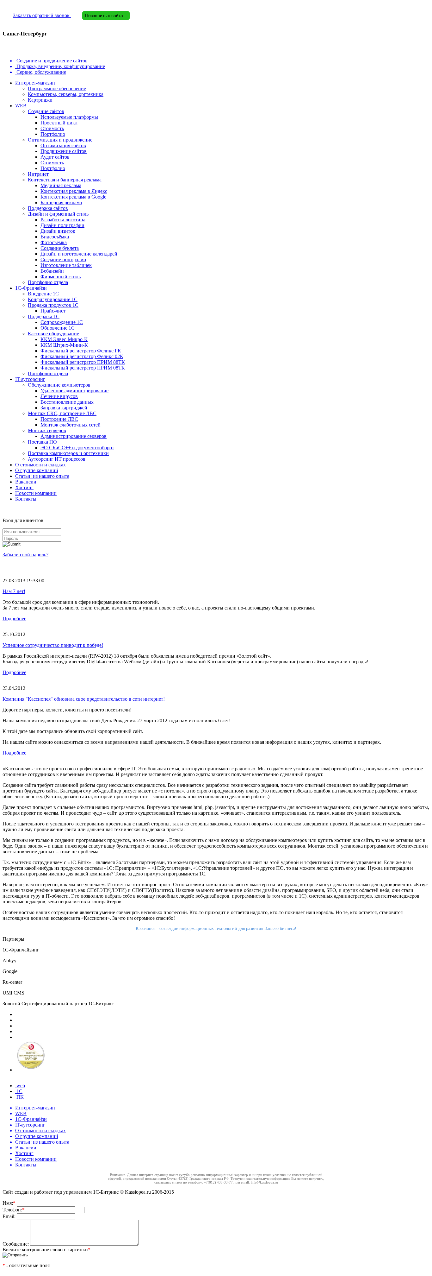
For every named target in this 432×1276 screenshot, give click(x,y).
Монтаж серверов (47, 430)
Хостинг (24, 487)
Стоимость (52, 128)
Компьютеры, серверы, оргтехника (65, 94)
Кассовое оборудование (53, 333)
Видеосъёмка (54, 236)
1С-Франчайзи (31, 288)
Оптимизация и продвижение (60, 139)
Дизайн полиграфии (62, 225)
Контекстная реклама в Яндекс (73, 191)
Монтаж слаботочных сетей (70, 424)
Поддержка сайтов (48, 208)
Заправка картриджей (63, 407)
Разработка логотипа (62, 219)
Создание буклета (59, 248)
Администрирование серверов (73, 436)
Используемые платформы (69, 117)
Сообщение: (16, 1244)
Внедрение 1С (43, 293)
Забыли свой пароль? (25, 554)
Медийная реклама (60, 185)
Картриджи (40, 100)
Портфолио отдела (48, 282)
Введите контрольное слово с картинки (46, 1249)
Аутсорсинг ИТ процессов (56, 459)
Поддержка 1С (43, 316)
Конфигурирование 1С (52, 299)
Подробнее (14, 618)
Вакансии (25, 481)
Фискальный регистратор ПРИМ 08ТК (82, 367)
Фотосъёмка (53, 242)
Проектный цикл (58, 122)
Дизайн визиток (57, 231)
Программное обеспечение (57, 88)
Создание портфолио (63, 259)
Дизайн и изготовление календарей (78, 253)
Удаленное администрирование (74, 390)
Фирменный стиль (60, 276)
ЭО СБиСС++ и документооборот (77, 447)
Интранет (38, 174)
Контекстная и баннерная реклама (65, 179)
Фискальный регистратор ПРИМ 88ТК (82, 362)
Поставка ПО (42, 442)
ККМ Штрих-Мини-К (64, 345)
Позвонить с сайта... (106, 15)
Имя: (9, 1203)
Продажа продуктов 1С (53, 305)
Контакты (25, 499)
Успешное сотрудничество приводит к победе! (53, 645)
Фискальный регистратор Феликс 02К (81, 356)
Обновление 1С (57, 328)
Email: (10, 1216)
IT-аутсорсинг (30, 379)
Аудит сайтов (55, 157)
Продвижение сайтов (63, 151)
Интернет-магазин (35, 82)
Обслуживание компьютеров (59, 385)
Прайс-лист (52, 310)
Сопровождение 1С (61, 322)
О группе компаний (36, 470)
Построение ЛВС (59, 419)
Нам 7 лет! (14, 591)
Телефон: (14, 1209)
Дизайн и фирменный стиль (58, 214)
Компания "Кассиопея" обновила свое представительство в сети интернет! (84, 699)
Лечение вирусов (59, 396)
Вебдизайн (52, 271)
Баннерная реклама (61, 202)
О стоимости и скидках (40, 464)
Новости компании (36, 493)
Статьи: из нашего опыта (42, 476)
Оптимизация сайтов (63, 145)
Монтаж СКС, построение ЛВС (62, 413)
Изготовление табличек (66, 265)
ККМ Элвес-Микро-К (64, 339)
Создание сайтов (46, 111)
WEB (21, 105)
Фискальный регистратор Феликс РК (80, 350)
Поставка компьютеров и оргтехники (68, 453)
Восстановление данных (67, 402)
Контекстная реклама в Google (73, 196)
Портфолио (52, 134)
